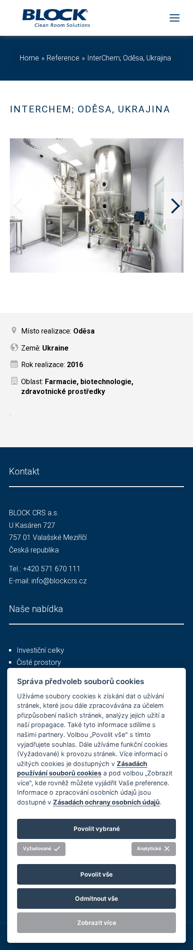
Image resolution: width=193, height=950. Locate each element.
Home (29, 58)
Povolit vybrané (97, 828)
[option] (97, 205)
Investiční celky (40, 650)
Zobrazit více (96, 922)
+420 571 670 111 (52, 569)
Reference (63, 58)
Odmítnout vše (96, 898)
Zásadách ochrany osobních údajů (106, 802)
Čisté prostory (39, 662)
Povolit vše (96, 874)
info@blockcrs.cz (59, 581)
